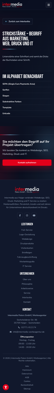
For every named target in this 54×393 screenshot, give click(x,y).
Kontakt (27, 302)
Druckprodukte (27, 243)
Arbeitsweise (27, 288)
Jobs (27, 366)
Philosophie (27, 284)
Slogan (6, 95)
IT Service (27, 266)
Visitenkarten (27, 248)
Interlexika (27, 297)
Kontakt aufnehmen (27, 162)
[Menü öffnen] (48, 5)
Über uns (27, 279)
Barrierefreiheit (27, 385)
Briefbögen (27, 252)
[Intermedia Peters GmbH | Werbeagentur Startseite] (12, 4)
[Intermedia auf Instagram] (27, 215)
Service (27, 293)
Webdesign (27, 239)
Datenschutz (27, 373)
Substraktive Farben (12, 101)
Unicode (6, 113)
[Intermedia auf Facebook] (20, 215)
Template (7, 107)
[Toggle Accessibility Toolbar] (6, 387)
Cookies (27, 381)
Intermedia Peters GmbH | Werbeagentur (28, 358)
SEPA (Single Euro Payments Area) (19, 84)
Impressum (27, 370)
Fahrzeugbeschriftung (27, 257)
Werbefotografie (27, 261)
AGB (27, 377)
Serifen (6, 89)
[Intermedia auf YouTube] (34, 215)
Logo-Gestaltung (27, 234)
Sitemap (27, 388)
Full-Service (27, 230)
